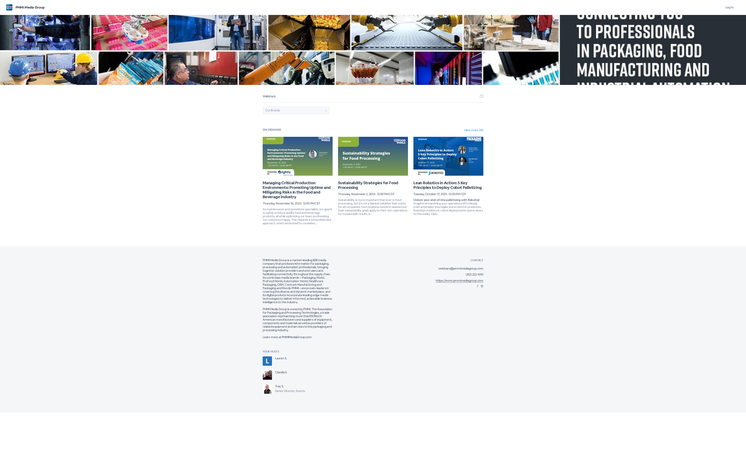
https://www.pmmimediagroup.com (459, 280)
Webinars (269, 96)
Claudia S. (281, 372)
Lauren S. (281, 358)
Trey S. (279, 386)
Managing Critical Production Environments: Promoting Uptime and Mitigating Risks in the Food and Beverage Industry (297, 189)
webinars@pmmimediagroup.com (460, 268)
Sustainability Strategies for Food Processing (368, 185)
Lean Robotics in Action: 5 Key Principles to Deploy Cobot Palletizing (447, 185)
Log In (730, 7)
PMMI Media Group (30, 7)
